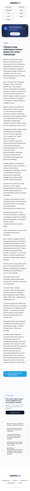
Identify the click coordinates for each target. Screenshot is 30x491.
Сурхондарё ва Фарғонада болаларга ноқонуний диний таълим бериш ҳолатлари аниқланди (14, 436)
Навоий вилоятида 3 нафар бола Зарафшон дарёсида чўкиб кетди (15, 424)
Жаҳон (21, 13)
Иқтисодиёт (8, 10)
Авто (8, 13)
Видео (21, 16)
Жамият (21, 10)
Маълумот (8, 19)
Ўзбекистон (6, 480)
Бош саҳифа (8, 7)
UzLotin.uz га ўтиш (15, 412)
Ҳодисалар (21, 7)
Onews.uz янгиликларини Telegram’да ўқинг (15, 374)
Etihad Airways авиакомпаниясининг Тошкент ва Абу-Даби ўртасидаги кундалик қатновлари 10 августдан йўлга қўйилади (15, 451)
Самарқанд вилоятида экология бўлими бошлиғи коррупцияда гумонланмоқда (15, 443)
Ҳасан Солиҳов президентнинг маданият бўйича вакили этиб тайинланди (14, 430)
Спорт (8, 16)
